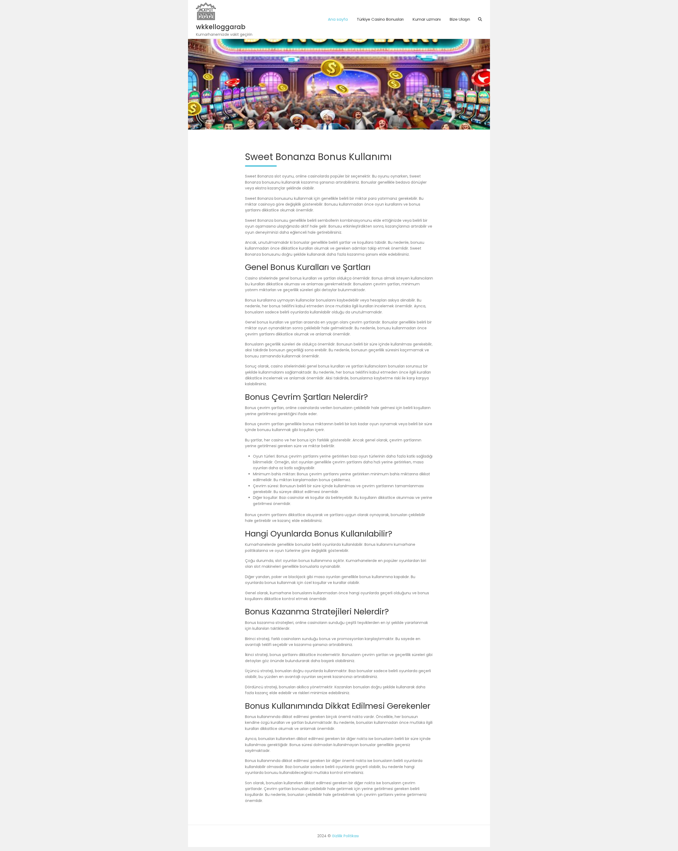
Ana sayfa (338, 19)
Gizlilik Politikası (345, 836)
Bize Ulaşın (460, 19)
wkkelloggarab (221, 27)
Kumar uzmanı (427, 19)
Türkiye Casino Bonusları (380, 19)
